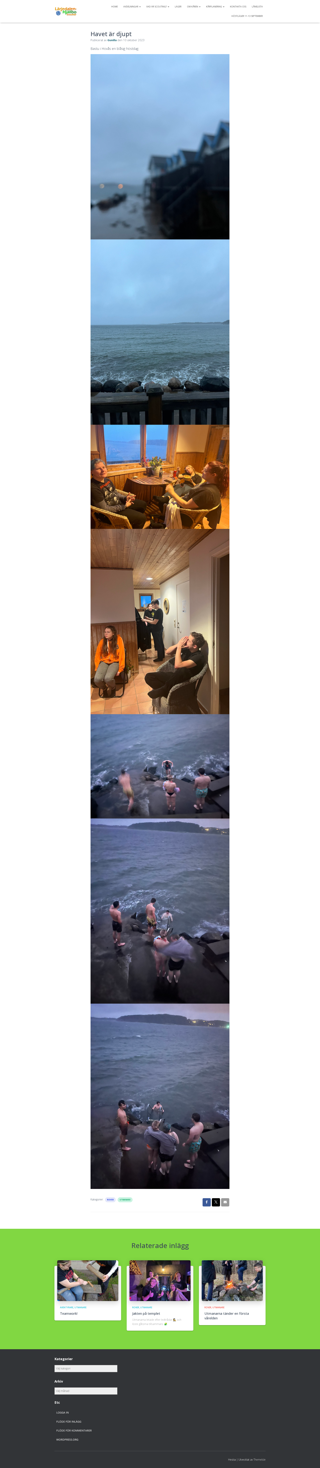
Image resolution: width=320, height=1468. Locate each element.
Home (114, 6)
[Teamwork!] (87, 1280)
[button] (140, 6)
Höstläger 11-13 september (247, 16)
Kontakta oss (238, 6)
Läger (178, 6)
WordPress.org (67, 1439)
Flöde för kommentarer (74, 1430)
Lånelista (257, 6)
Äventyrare (66, 1307)
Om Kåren (193, 6)
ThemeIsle (260, 1459)
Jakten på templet (146, 1313)
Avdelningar (131, 6)
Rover (110, 1199)
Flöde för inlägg (68, 1421)
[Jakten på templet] (160, 1280)
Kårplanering (214, 6)
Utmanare (125, 1199)
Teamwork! (68, 1313)
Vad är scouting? (156, 6)
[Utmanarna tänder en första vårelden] (232, 1280)
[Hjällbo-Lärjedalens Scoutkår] (66, 11)
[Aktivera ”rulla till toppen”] (312, 1460)
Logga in (62, 1412)
